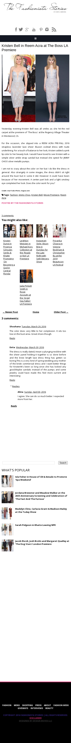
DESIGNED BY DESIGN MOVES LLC (35, 720)
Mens (17, 705)
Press (38, 705)
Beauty (49, 708)
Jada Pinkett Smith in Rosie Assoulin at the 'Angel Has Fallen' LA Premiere (26, 294)
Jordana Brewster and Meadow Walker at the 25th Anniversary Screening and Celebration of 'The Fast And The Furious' (41, 495)
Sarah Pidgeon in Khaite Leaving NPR (35, 525)
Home (36, 311)
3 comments (8, 215)
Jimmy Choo (24, 194)
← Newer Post (10, 311)
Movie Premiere (51, 194)
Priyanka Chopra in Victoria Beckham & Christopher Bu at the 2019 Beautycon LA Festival (59, 252)
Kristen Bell (37, 194)
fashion (14, 194)
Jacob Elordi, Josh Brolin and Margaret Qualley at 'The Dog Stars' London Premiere (42, 542)
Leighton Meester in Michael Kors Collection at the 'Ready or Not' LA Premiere (26, 249)
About (47, 705)
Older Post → (61, 311)
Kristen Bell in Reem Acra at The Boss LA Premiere (35, 48)
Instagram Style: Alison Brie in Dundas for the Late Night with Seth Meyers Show (42, 251)
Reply (12, 338)
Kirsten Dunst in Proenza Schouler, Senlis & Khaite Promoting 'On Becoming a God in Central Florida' (9, 257)
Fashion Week (61, 705)
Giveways (23, 708)
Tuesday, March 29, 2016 (34, 326)
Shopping (27, 705)
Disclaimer (36, 718)
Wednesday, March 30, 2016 (30, 347)
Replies (16, 386)
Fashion (6, 705)
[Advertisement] (26, 577)
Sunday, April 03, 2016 (35, 391)
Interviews (37, 708)
